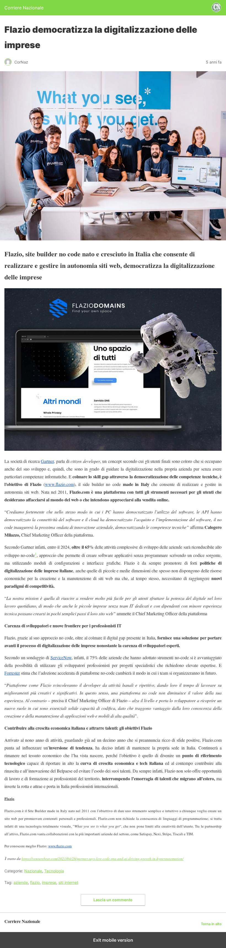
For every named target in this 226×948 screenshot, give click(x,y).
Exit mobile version (113, 940)
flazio (35, 882)
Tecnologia (54, 871)
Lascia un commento (113, 899)
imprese (49, 882)
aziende (21, 882)
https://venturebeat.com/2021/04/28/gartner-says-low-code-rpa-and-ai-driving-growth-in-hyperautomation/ (102, 858)
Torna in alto (211, 924)
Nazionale (33, 871)
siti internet (68, 882)
